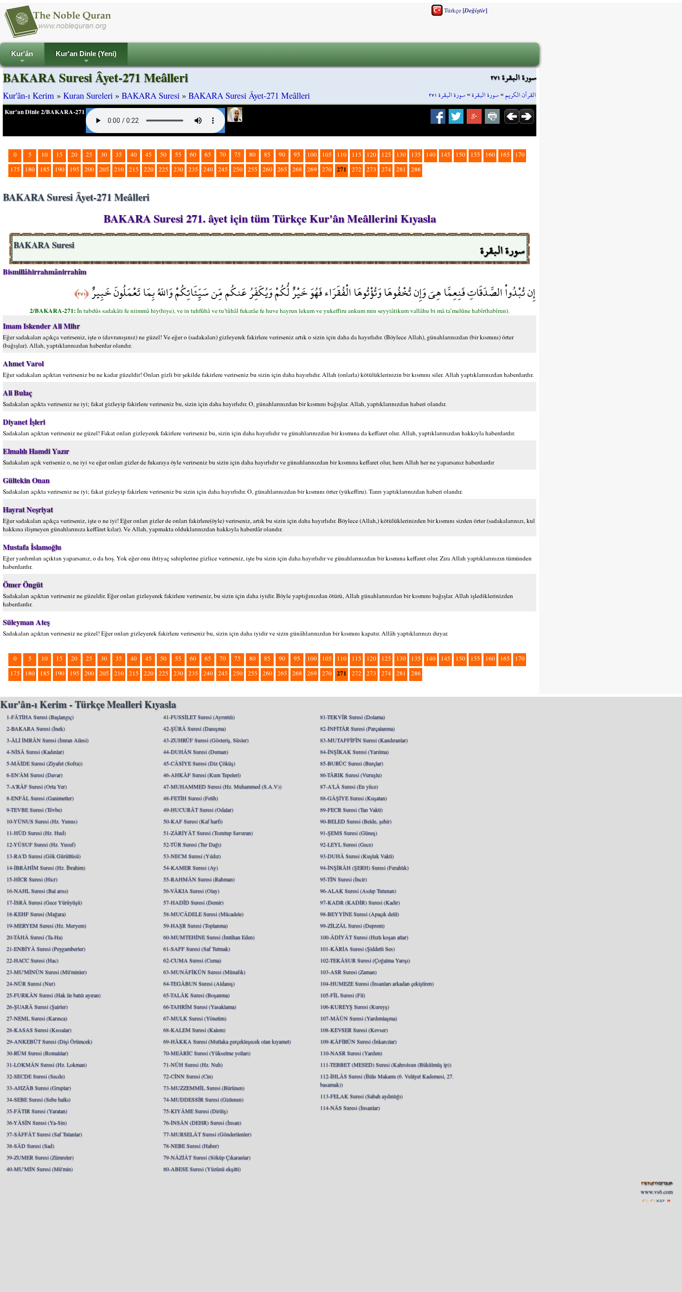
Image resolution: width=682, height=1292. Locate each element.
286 (416, 169)
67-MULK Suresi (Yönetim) (194, 1018)
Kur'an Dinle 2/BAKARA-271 (45, 111)
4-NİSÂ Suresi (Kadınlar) (35, 751)
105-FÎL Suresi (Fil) (342, 995)
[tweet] (456, 119)
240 (208, 169)
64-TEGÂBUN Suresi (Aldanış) (199, 983)
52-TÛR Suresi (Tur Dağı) (192, 844)
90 (282, 154)
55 (178, 154)
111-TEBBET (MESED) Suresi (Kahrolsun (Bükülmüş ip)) (385, 1064)
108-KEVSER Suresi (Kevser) (354, 1029)
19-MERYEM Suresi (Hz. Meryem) (46, 925)
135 (416, 154)
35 (119, 154)
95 (297, 154)
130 (401, 154)
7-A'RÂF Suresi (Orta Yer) (36, 786)
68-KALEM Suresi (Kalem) (194, 1029)
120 (371, 154)
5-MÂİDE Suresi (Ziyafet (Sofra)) (44, 763)
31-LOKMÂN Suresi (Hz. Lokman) (46, 1064)
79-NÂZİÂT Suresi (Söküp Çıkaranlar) (207, 1157)
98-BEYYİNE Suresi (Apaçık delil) (359, 913)
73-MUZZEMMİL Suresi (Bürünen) (203, 1087)
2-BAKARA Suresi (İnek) (35, 728)
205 (104, 169)
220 (149, 169)
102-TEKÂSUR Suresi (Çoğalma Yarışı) (365, 960)
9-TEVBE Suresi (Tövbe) (34, 809)
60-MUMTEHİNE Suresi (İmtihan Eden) (209, 937)
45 (148, 154)
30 (104, 154)
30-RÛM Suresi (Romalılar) (37, 1053)
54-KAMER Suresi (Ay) (190, 867)
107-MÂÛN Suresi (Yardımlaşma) (358, 1018)
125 (386, 154)
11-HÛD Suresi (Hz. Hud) (36, 832)
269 (312, 169)
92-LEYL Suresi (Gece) (346, 844)
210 (119, 169)
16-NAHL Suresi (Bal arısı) (37, 890)
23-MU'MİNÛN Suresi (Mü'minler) (46, 971)
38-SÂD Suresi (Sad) (30, 1145)
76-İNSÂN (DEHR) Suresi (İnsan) (202, 1122)
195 (74, 169)
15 (59, 154)
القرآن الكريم (520, 95)
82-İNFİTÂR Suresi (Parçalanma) (357, 728)
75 (237, 154)
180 (30, 169)
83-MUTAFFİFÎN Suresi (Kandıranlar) (364, 740)
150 (460, 154)
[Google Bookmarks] (474, 119)
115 (356, 154)
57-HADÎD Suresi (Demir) (193, 902)
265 (282, 169)
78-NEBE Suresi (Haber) (191, 1145)
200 (89, 169)
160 (490, 154)
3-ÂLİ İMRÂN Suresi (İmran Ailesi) (47, 740)
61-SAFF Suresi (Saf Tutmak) (196, 948)
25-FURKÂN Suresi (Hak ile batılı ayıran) (53, 995)
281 (401, 169)
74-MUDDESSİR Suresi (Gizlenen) (203, 1099)
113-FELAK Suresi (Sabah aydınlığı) (361, 1096)
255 (252, 169)
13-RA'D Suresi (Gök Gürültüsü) (43, 855)
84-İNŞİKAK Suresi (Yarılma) (354, 751)
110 (342, 154)
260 (267, 169)
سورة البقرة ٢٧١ (447, 95)
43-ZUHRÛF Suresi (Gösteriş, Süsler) (206, 740)
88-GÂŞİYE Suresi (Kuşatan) (353, 798)
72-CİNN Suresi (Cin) (188, 1076)
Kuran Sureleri (88, 95)
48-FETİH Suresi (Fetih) (190, 798)
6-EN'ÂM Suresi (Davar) (34, 774)
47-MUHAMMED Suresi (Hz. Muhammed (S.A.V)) (222, 786)
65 (208, 154)
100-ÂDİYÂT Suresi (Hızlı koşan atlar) (364, 937)
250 (238, 169)
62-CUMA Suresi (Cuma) (192, 960)
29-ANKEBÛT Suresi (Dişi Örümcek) (49, 1041)
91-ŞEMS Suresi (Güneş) (348, 832)
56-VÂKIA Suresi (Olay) (191, 890)
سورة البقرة (485, 95)
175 (15, 169)
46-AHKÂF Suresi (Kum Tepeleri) (202, 774)
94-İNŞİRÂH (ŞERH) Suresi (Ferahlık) (364, 867)
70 (222, 154)
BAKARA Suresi (151, 95)
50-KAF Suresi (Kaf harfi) (193, 821)
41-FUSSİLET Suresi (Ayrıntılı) (199, 716)
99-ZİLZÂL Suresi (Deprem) (352, 925)
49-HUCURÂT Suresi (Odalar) (198, 809)
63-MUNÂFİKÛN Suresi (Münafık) (204, 971)
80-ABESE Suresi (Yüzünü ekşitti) (202, 1168)
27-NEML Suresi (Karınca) (36, 1018)
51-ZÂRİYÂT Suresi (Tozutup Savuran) (208, 832)
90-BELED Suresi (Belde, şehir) (356, 821)
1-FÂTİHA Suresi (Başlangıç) (40, 716)
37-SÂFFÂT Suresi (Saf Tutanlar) (44, 1134)
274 (386, 169)
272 (356, 169)
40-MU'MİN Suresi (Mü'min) (39, 1168)
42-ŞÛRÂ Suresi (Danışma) (194, 728)
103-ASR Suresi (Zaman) (348, 971)
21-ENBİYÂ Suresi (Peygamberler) (45, 948)
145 (445, 154)
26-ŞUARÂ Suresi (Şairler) (37, 1006)
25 (89, 154)
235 (193, 169)
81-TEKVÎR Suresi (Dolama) (352, 716)
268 (297, 169)
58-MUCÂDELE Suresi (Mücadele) (203, 913)
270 (327, 169)
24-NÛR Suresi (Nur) (30, 983)
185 (45, 169)
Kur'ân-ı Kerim (28, 95)
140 (431, 154)
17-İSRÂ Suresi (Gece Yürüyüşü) (44, 902)
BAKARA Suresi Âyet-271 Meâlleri (249, 95)
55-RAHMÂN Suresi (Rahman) (199, 879)
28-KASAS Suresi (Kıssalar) (38, 1029)
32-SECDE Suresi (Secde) (35, 1076)
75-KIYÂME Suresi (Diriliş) (195, 1110)
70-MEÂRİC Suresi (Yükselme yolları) (207, 1053)
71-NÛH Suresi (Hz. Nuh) (193, 1064)
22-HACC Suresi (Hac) (32, 960)
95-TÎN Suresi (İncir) (343, 879)
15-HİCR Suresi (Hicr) (32, 879)
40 (133, 154)
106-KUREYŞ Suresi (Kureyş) (354, 1006)
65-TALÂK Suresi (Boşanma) (196, 995)
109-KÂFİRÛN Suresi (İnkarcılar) (358, 1041)
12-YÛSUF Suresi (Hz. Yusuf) (41, 844)
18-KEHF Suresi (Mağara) (36, 913)
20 (74, 154)
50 (163, 154)
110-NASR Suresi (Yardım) (351, 1053)
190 (59, 169)
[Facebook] (438, 119)
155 (475, 154)
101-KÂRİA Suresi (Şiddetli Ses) (357, 948)
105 (327, 154)
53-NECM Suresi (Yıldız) (192, 855)
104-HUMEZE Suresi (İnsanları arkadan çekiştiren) (377, 983)
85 (267, 154)
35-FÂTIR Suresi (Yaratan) (36, 1110)
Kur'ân (22, 57)
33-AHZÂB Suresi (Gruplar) (38, 1087)
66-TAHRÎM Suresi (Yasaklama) (199, 1006)
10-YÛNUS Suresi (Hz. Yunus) (41, 821)
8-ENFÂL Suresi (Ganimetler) (40, 798)
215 (134, 169)
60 (193, 154)
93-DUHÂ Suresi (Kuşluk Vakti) (357, 855)
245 (223, 169)
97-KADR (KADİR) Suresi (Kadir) (360, 902)
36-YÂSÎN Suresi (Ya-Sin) (36, 1122)
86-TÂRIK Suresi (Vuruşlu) (351, 774)
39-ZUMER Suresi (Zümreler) (40, 1157)
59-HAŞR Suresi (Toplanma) (195, 925)
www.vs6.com (657, 1191)
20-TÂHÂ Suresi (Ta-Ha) (34, 937)
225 (163, 169)
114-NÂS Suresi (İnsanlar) (350, 1107)
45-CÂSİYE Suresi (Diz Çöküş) (199, 763)
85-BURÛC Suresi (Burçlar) (351, 763)
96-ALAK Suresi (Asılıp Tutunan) (358, 890)
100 (312, 154)
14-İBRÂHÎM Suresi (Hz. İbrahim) (45, 867)
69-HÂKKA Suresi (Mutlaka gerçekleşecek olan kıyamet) (227, 1041)
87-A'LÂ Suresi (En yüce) (349, 786)
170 (520, 154)
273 (371, 169)
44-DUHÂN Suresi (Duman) (195, 751)
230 (178, 169)
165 (505, 154)
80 (252, 154)
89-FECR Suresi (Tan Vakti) (351, 809)
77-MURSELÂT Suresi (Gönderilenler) (207, 1134)
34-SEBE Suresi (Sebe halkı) (38, 1099)
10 (44, 154)
